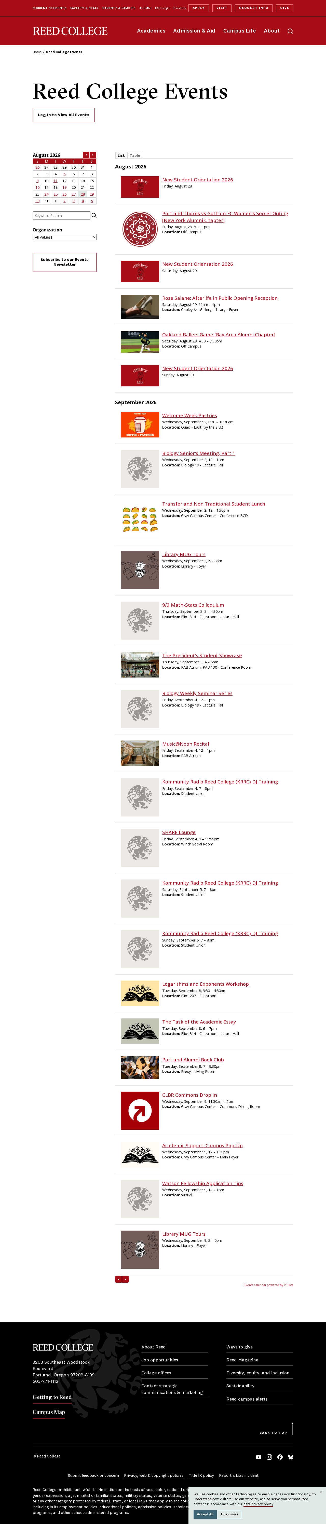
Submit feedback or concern (93, 1476)
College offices (156, 1373)
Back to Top (273, 1433)
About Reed (153, 1347)
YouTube (258, 1457)
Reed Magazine (242, 1360)
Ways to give (239, 1347)
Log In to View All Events (63, 115)
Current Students (49, 8)
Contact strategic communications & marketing (172, 1389)
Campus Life (239, 31)
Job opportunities (159, 1360)
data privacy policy (258, 1504)
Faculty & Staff (84, 8)
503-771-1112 (45, 1381)
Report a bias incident (239, 1476)
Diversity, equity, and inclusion (258, 1373)
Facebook (280, 1457)
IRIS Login (162, 8)
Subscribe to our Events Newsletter (64, 262)
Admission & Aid (194, 31)
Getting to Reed (52, 1397)
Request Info (253, 8)
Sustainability (240, 1386)
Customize (229, 1514)
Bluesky (290, 1457)
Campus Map (49, 1412)
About (272, 31)
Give (284, 8)
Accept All (205, 1514)
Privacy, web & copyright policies (154, 1476)
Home (37, 52)
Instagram (269, 1457)
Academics (151, 31)
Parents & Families (118, 8)
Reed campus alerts (246, 1399)
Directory (179, 8)
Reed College (70, 31)
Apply (199, 8)
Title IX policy (201, 1476)
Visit (221, 8)
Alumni (145, 8)
